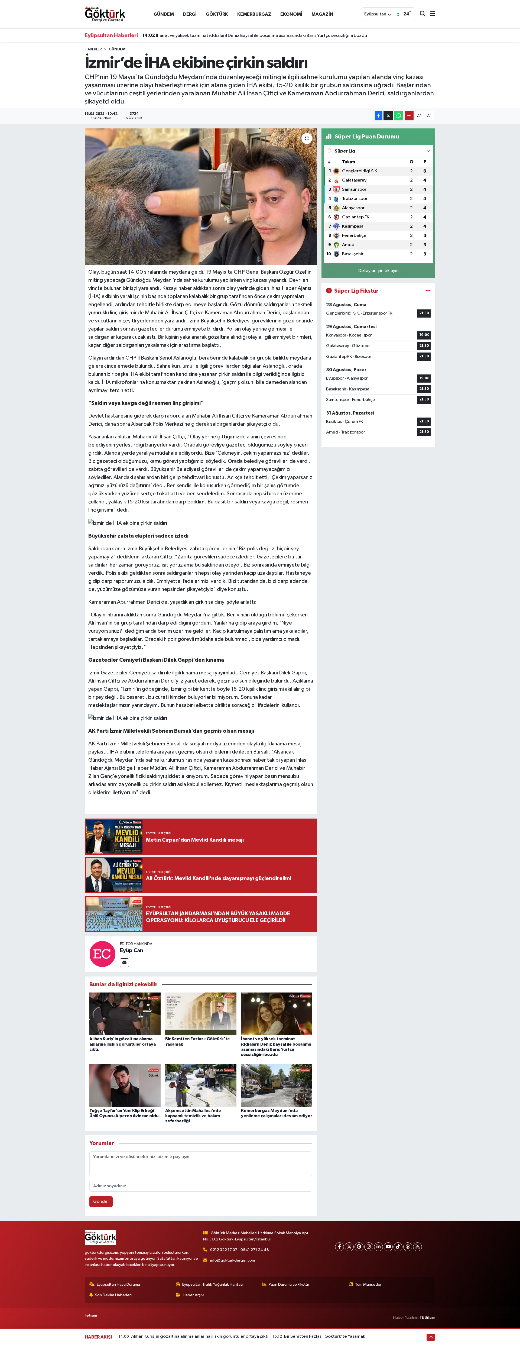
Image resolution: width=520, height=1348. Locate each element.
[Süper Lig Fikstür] (428, 291)
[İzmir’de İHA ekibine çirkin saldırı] (201, 196)
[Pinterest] (359, 1246)
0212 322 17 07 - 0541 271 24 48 (239, 1250)
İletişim (91, 1315)
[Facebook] (339, 1246)
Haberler (93, 49)
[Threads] (407, 1246)
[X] (349, 1246)
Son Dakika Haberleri (113, 1295)
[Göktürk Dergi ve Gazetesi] (105, 13)
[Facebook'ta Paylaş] (378, 115)
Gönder (101, 1201)
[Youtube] (388, 1246)
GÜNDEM (164, 14)
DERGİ (190, 14)
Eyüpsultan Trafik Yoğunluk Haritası (212, 1284)
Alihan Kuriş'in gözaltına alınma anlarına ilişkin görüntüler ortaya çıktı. (122, 1044)
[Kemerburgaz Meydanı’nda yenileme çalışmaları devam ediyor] (276, 1085)
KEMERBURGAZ (254, 14)
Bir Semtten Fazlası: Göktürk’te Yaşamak (324, 1336)
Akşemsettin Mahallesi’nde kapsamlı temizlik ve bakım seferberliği (193, 1115)
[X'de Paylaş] (388, 115)
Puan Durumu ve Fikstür (289, 1284)
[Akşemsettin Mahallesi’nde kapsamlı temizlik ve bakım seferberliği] (200, 1085)
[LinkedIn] (378, 1246)
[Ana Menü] (430, 14)
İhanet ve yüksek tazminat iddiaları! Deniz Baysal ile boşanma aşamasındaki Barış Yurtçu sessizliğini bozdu (254, 35)
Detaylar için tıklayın (378, 271)
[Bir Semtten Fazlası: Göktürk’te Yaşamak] (200, 1013)
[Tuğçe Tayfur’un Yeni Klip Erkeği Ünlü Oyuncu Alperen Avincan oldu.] (125, 1085)
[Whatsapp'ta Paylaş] (398, 115)
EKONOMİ (291, 14)
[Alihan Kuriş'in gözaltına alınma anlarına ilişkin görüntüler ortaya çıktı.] (125, 1013)
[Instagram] (368, 1246)
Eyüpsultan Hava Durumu (118, 1284)
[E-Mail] (124, 962)
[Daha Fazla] (409, 115)
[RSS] (417, 1246)
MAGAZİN (322, 14)
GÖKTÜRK (217, 14)
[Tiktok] (398, 1246)
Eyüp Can (131, 950)
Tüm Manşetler (368, 1284)
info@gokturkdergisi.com (232, 1260)
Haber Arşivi (193, 1295)
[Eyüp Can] (102, 954)
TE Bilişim (427, 1317)
